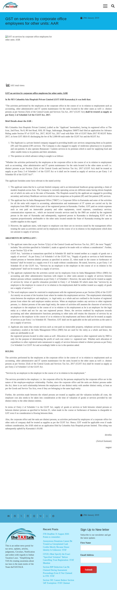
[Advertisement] (87, 60)
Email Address (87, 555)
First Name (85, 543)
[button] (105, 6)
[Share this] (15, 516)
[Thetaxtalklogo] (10, 6)
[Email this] (8, 516)
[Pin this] (34, 516)
